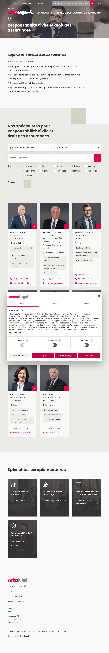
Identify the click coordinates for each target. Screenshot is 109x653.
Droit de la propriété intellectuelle (84, 502)
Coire (59, 166)
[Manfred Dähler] (22, 245)
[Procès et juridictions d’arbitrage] (54, 498)
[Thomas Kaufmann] (86, 245)
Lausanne (30, 171)
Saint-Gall (92, 171)
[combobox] (31, 147)
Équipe (60, 12)
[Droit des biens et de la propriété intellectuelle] (86, 498)
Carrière (40, 3)
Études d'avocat (74, 12)
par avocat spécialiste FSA (23, 147)
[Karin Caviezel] (22, 401)
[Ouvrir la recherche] (92, 3)
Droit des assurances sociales (19, 264)
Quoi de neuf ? (13, 3)
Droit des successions (20, 410)
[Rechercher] (97, 158)
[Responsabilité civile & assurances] (22, 539)
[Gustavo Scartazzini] (54, 245)
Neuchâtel (61, 171)
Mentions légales (15, 631)
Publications (28, 3)
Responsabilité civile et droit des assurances (22, 249)
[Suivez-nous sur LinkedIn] (10, 610)
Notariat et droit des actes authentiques (21, 420)
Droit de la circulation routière (19, 256)
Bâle (44, 166)
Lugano (45, 171)
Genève (91, 166)
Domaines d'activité (44, 12)
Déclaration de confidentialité (35, 631)
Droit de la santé (50, 273)
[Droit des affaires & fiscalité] (22, 498)
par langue (62, 147)
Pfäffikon (76, 171)
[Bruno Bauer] (54, 401)
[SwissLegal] (17, 13)
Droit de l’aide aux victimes (18, 543)
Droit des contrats (83, 248)
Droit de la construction (53, 415)
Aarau (29, 166)
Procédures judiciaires (84, 260)
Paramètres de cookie (58, 631)
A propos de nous (93, 12)
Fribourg (76, 166)
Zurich (29, 175)
